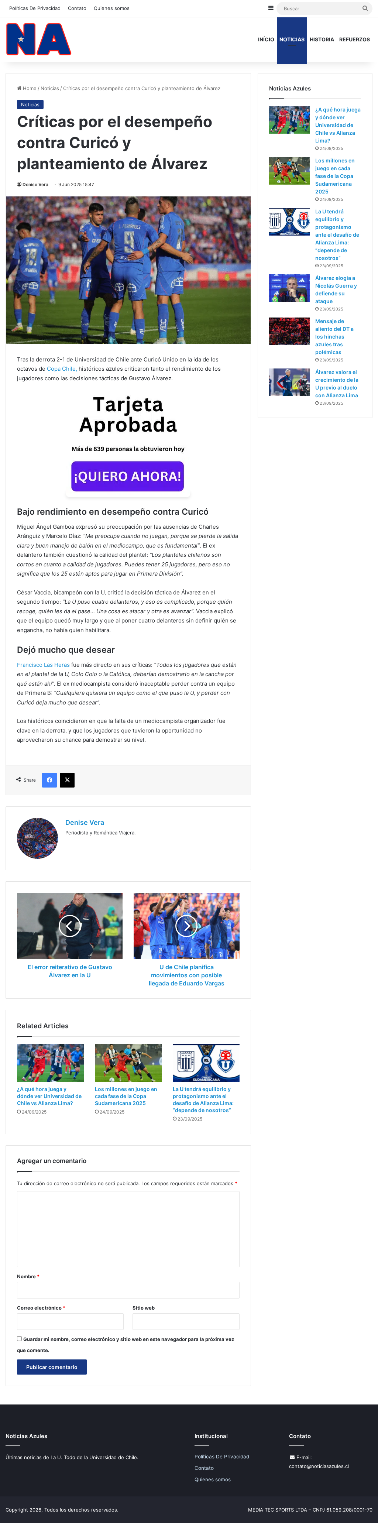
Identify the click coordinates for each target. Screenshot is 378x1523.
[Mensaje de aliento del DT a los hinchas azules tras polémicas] (289, 331)
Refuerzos (354, 39)
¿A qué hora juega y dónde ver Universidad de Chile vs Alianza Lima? (49, 1096)
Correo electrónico (41, 1308)
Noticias (292, 39)
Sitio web (144, 1308)
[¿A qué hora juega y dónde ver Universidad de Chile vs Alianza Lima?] (50, 1063)
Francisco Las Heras (43, 664)
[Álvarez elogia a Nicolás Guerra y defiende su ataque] (289, 288)
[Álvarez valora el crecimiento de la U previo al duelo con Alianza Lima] (289, 382)
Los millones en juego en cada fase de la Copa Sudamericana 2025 (126, 1096)
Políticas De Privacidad (35, 8)
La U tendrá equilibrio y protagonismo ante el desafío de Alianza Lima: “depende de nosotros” (337, 234)
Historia (322, 39)
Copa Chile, (61, 368)
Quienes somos (112, 8)
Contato (77, 8)
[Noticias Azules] (39, 39)
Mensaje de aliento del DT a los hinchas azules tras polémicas (334, 336)
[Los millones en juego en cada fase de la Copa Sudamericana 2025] (128, 1063)
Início (266, 39)
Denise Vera (35, 184)
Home (29, 88)
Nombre (28, 1276)
